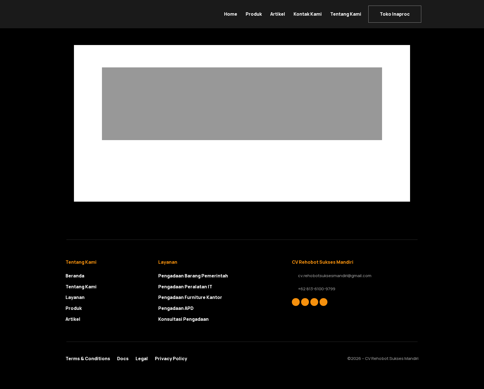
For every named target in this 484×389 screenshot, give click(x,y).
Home (230, 14)
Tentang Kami (345, 14)
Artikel (277, 14)
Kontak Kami (308, 14)
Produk (254, 14)
